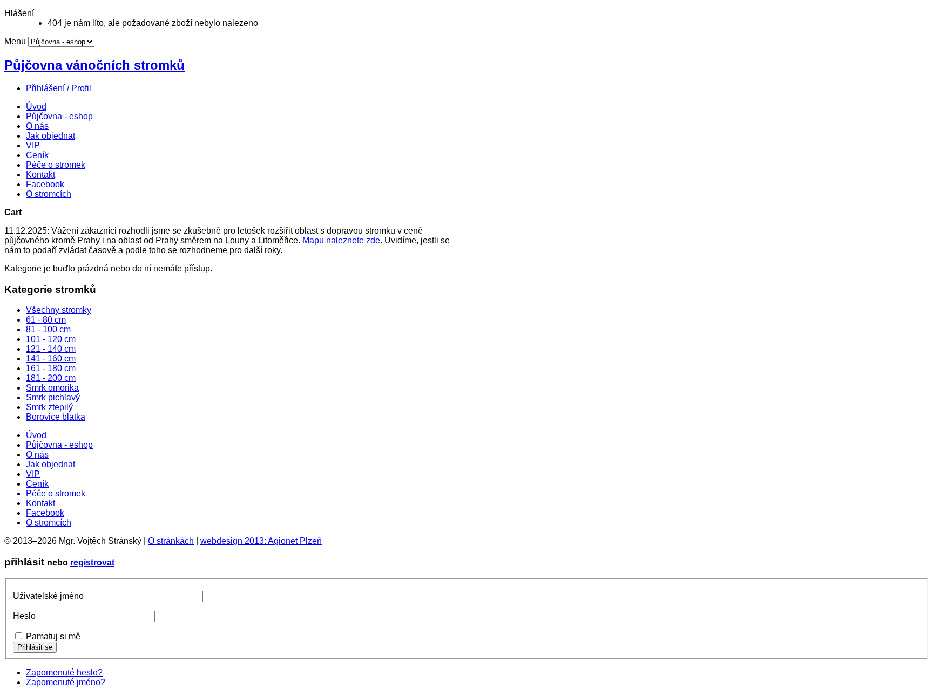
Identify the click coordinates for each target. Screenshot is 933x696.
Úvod (36, 106)
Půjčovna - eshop (59, 116)
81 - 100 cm (48, 329)
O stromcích (48, 194)
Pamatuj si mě (53, 636)
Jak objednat (50, 135)
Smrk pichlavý (53, 397)
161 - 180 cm (51, 368)
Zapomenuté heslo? (64, 672)
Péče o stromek (55, 164)
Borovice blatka (55, 416)
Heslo (24, 615)
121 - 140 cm (51, 348)
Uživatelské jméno (48, 596)
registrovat (92, 562)
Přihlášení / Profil (58, 88)
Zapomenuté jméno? (65, 682)
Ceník (37, 155)
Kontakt (40, 174)
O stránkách (171, 540)
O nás (37, 126)
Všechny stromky (58, 310)
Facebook (45, 184)
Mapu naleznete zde (341, 240)
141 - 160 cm (51, 358)
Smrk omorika (52, 387)
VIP (33, 145)
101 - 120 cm (51, 339)
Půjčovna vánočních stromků (94, 65)
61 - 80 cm (46, 319)
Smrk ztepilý (49, 407)
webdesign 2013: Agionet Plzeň (261, 540)
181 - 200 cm (51, 378)
